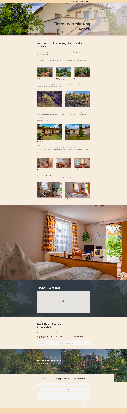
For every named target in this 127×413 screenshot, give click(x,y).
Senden (87, 402)
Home (73, 1)
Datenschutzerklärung (84, 1)
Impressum (77, 1)
